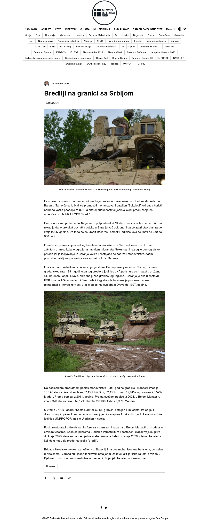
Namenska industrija (68, 41)
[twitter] (184, 29)
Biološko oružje (83, 46)
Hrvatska (79, 35)
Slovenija (179, 35)
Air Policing (65, 46)
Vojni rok (169, 46)
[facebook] (175, 29)
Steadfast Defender (137, 52)
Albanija (88, 41)
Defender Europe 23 (150, 46)
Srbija (28, 35)
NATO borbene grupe (118, 41)
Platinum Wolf (115, 52)
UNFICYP (128, 63)
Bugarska (138, 35)
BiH (31, 41)
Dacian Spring (119, 58)
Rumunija (50, 35)
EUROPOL (163, 58)
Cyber (132, 46)
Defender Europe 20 (142, 58)
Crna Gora (164, 35)
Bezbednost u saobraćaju (78, 58)
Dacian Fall (102, 58)
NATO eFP (178, 58)
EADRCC (61, 52)
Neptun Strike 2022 (93, 52)
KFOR (99, 41)
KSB (52, 46)
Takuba (114, 63)
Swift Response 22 (96, 63)
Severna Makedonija (99, 35)
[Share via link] (69, 477)
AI (123, 46)
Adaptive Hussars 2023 (163, 52)
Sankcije (174, 41)
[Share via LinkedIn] (61, 477)
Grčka (151, 35)
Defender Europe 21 (106, 46)
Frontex (138, 41)
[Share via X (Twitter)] (53, 477)
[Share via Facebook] (45, 477)
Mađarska (65, 35)
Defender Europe (42, 52)
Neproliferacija (45, 41)
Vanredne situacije (156, 41)
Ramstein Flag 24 (73, 63)
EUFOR (74, 52)
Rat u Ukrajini (122, 35)
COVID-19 (40, 46)
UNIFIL (141, 63)
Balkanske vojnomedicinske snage (42, 58)
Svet (38, 35)
